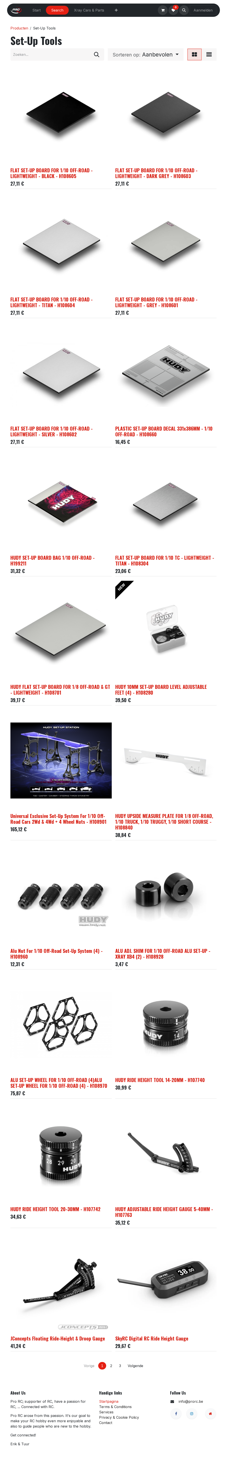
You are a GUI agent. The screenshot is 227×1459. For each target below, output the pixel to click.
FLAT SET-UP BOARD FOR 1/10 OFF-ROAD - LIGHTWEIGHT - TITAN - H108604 (51, 302)
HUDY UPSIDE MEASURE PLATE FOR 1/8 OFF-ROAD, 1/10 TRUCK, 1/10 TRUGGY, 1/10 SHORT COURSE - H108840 (164, 821)
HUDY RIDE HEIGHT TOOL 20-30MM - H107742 (55, 1208)
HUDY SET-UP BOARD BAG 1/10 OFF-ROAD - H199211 (52, 560)
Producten (19, 28)
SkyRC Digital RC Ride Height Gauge (151, 1338)
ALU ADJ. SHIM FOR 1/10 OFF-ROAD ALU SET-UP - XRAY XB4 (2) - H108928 (162, 953)
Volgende (135, 1366)
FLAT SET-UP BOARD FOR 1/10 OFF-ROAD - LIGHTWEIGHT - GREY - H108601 (156, 302)
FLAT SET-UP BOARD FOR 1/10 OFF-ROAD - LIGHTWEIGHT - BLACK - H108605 (51, 173)
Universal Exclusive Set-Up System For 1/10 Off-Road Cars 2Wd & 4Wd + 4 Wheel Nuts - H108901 (58, 818)
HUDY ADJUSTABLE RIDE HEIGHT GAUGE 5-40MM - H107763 (164, 1211)
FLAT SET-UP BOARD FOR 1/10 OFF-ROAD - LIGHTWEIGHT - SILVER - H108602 (51, 431)
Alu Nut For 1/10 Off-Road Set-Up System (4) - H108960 (56, 953)
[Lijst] (209, 54)
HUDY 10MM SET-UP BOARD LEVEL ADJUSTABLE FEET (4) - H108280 (161, 689)
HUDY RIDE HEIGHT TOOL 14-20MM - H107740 (160, 1079)
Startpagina (108, 1401)
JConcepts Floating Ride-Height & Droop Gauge (57, 1338)
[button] (184, 10)
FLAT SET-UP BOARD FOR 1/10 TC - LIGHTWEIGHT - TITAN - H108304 (164, 560)
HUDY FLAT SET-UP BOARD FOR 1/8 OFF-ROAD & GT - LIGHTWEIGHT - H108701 (60, 689)
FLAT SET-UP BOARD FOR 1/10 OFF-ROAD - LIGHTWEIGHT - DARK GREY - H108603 (156, 173)
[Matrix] (194, 54)
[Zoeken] (96, 54)
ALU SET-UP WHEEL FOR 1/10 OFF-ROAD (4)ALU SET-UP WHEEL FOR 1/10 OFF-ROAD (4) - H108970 (58, 1082)
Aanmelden (203, 10)
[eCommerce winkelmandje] (163, 10)
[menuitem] (36, 10)
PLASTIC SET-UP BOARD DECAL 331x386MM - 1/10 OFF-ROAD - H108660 (164, 431)
